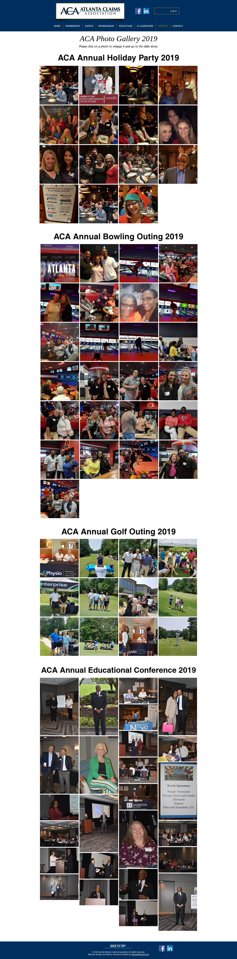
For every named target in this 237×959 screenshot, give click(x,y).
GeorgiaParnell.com (140, 954)
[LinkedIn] (146, 11)
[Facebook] (138, 11)
